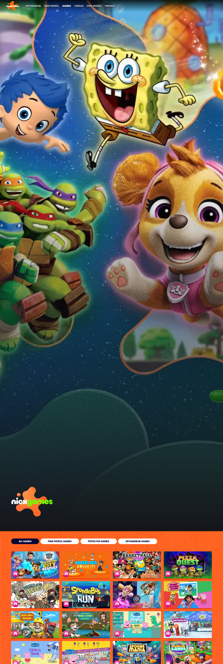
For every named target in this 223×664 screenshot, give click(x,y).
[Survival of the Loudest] (35, 594)
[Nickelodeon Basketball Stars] (137, 564)
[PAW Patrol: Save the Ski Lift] (188, 624)
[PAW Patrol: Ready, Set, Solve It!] (86, 564)
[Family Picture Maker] (188, 594)
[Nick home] (12, 6)
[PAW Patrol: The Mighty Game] (137, 594)
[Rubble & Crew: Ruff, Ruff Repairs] (35, 624)
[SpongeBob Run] (86, 594)
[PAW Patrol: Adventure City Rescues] (35, 564)
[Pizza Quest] (188, 564)
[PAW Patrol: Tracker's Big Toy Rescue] (86, 624)
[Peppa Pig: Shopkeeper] (137, 624)
